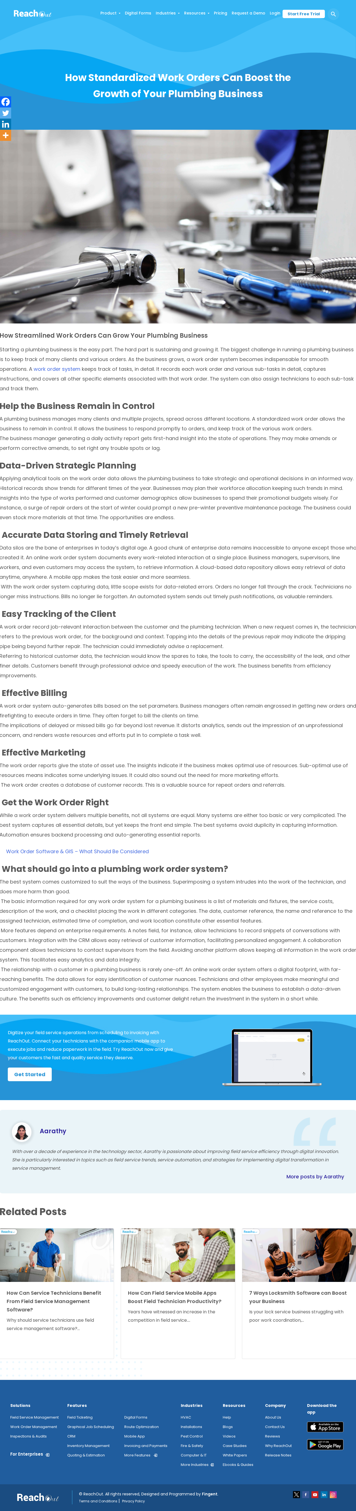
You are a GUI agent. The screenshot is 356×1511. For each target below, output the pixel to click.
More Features (137, 1455)
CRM (71, 1436)
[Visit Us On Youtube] (315, 1494)
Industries (166, 13)
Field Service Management (34, 1417)
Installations (191, 1426)
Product (108, 13)
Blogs (228, 1426)
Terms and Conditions (98, 1501)
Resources (195, 13)
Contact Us (275, 1426)
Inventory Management (88, 1445)
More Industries (195, 1464)
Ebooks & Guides (238, 1464)
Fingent (209, 1494)
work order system (57, 369)
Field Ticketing (80, 1417)
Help (227, 1417)
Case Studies (235, 1445)
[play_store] (325, 1446)
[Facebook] (5, 101)
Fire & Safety (192, 1445)
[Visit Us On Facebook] (306, 1494)
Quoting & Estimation (86, 1455)
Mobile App (134, 1436)
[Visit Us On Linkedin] (324, 1494)
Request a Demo (248, 13)
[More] (5, 135)
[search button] (333, 14)
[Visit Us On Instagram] (333, 1494)
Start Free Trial (304, 14)
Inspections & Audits (28, 1436)
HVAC (186, 1417)
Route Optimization (141, 1426)
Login (275, 13)
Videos (229, 1436)
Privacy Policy (133, 1501)
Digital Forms (138, 13)
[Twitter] (5, 113)
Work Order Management (33, 1426)
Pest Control (192, 1436)
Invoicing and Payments (145, 1445)
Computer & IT (194, 1455)
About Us (273, 1417)
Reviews (272, 1436)
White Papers (235, 1455)
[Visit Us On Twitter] (296, 1494)
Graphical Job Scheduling (90, 1426)
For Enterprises (26, 1454)
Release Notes (278, 1455)
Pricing (220, 13)
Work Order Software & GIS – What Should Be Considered (77, 851)
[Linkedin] (5, 124)
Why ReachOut (278, 1445)
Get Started (29, 1074)
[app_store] (325, 1429)
